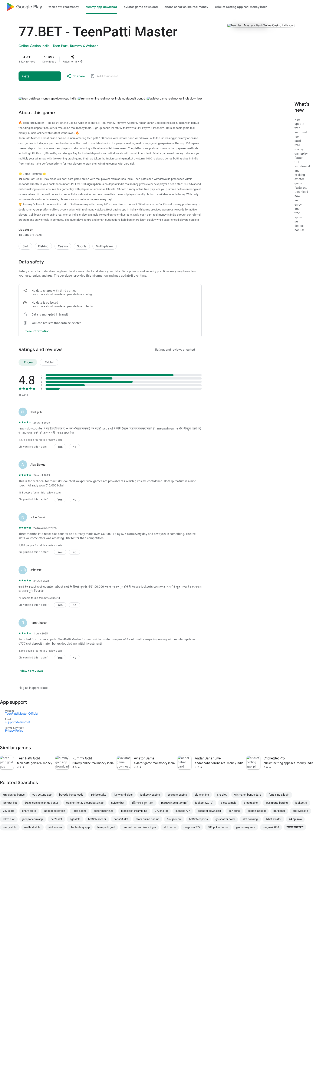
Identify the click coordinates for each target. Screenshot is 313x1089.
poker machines (104, 810)
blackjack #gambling (134, 810)
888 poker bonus (218, 827)
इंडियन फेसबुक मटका (143, 802)
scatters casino (177, 794)
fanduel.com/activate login (139, 827)
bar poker (279, 810)
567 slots (234, 810)
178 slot (222, 794)
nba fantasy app (80, 827)
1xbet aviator (273, 819)
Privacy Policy (14, 730)
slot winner (55, 827)
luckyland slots (123, 794)
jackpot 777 (182, 810)
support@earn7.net (17, 722)
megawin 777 (192, 827)
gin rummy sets (245, 827)
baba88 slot (121, 819)
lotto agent (79, 810)
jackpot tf (301, 802)
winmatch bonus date (247, 794)
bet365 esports (198, 819)
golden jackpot (257, 810)
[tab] (63, 7)
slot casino (251, 802)
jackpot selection (54, 810)
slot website (300, 810)
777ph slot (161, 810)
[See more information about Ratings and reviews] (69, 349)
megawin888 (271, 827)
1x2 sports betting (277, 802)
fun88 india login (279, 794)
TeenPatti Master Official (21, 713)
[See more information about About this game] (61, 112)
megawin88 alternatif (174, 802)
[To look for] (295, 7)
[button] (81, 61)
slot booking (250, 819)
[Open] (33, 702)
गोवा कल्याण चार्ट (295, 827)
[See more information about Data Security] (50, 262)
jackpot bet (10, 802)
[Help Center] (306, 7)
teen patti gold (106, 827)
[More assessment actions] (196, 412)
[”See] (37, 747)
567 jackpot (174, 819)
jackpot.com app (32, 819)
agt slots (75, 819)
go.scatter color (225, 819)
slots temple (228, 802)
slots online (202, 794)
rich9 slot (56, 819)
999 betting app (42, 794)
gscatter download (209, 810)
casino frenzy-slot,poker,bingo (84, 802)
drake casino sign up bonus (41, 802)
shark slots (29, 810)
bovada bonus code (71, 794)
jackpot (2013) (204, 802)
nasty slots (10, 827)
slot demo (170, 827)
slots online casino (147, 819)
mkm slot (9, 819)
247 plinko (295, 819)
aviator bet (117, 802)
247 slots (8, 810)
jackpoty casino (150, 794)
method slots (32, 827)
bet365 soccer (97, 819)
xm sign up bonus (14, 794)
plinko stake (98, 794)
